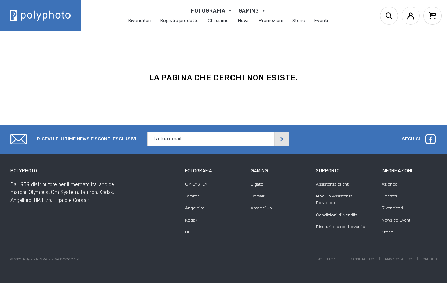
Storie (387, 232)
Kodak (191, 220)
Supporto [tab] (328, 170)
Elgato (257, 184)
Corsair (257, 196)
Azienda (389, 184)
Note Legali (328, 259)
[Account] (411, 16)
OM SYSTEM (196, 184)
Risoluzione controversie (340, 226)
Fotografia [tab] (198, 170)
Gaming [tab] (259, 170)
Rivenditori (392, 207)
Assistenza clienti (333, 184)
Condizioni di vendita (337, 214)
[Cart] (432, 16)
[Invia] (282, 139)
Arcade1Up (261, 207)
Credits (430, 259)
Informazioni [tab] (397, 170)
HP (187, 232)
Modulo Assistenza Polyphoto (334, 199)
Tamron (192, 196)
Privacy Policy (398, 259)
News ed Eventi (396, 220)
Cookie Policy (362, 259)
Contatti (389, 196)
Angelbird (195, 207)
